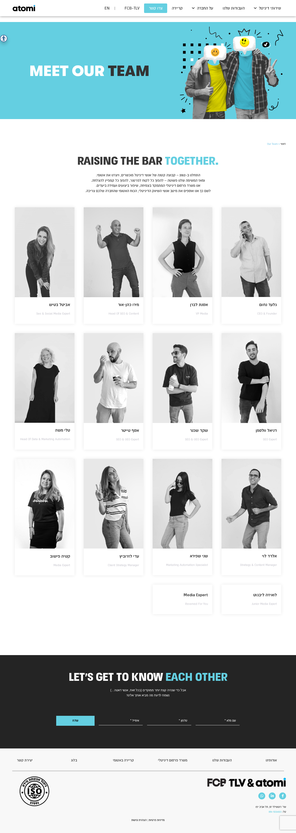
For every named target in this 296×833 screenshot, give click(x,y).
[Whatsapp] (261, 795)
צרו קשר (156, 8)
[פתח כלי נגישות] (3, 38)
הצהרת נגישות (139, 820)
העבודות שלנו (234, 8)
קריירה (177, 8)
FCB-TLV (132, 8)
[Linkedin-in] (272, 795)
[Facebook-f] (282, 795)
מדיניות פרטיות (157, 820)
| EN (110, 8)
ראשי (283, 143)
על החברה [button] (205, 8)
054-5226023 (275, 811)
